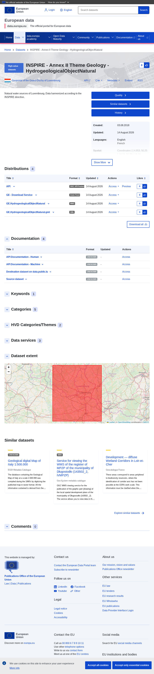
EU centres (83, 654)
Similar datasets (118, 104)
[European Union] (28, 635)
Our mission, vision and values (118, 565)
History (118, 112)
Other (77, 591)
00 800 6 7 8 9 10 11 (73, 643)
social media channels (130, 643)
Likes (140, 178)
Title (8, 178)
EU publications (110, 606)
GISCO (146, 422)
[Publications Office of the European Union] (27, 566)
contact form (76, 650)
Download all (136, 224)
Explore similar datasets (129, 513)
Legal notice (60, 608)
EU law (106, 586)
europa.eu (29, 643)
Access (113, 186)
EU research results (112, 596)
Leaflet (112, 422)
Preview (126, 186)
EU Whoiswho (110, 601)
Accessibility (60, 617)
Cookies (58, 613)
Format (73, 178)
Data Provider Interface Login (118, 610)
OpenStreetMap (124, 422)
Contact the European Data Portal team (75, 565)
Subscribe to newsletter (66, 569)
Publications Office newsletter (118, 569)
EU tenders (108, 591)
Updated (91, 178)
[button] (59, 2)
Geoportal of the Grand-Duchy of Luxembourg (36, 80)
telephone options (74, 646)
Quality (118, 95)
